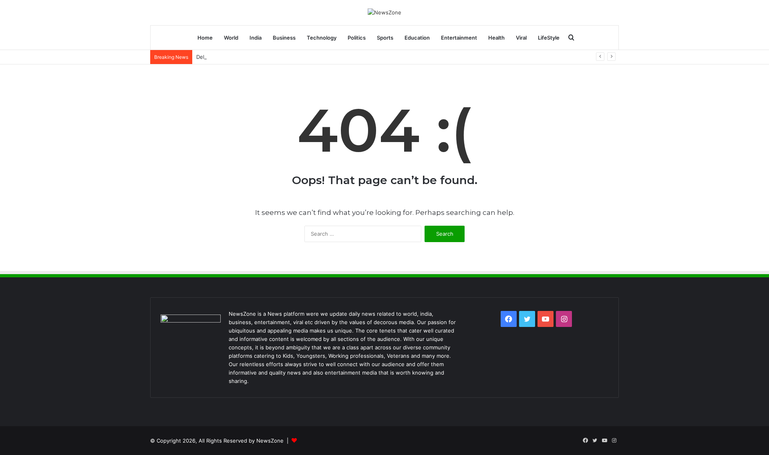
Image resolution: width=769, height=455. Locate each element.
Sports (385, 37)
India (256, 37)
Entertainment (459, 37)
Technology (321, 37)
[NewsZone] (384, 12)
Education (417, 37)
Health (496, 37)
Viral (521, 37)
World (231, 37)
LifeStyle (549, 37)
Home (205, 37)
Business (284, 37)
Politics (357, 37)
